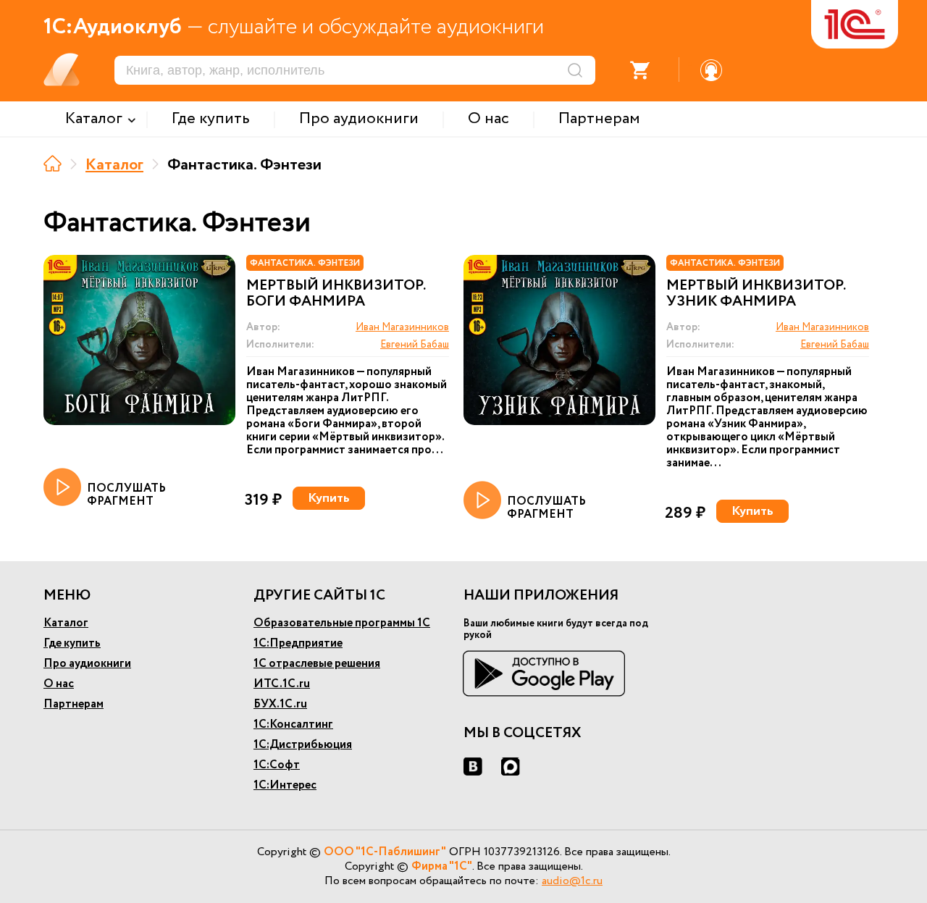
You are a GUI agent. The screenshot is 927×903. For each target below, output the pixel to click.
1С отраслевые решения (316, 663)
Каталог (114, 165)
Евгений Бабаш (414, 344)
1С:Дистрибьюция (302, 744)
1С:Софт (276, 765)
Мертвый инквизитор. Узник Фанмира (755, 294)
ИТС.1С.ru (281, 684)
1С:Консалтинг (293, 724)
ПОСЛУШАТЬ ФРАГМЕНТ (126, 494)
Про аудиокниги (87, 663)
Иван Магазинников (402, 327)
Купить (329, 498)
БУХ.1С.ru (280, 704)
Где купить (72, 643)
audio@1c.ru (572, 881)
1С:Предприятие (298, 643)
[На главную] (52, 163)
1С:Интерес (284, 785)
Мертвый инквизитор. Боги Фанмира (335, 294)
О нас (58, 684)
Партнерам (73, 704)
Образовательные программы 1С (341, 623)
